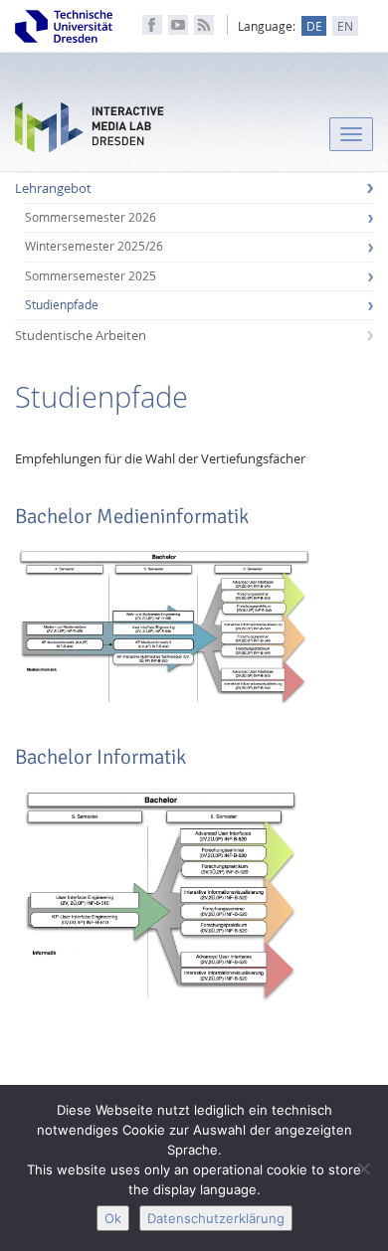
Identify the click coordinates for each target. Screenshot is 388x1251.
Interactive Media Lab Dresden (89, 131)
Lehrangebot (53, 188)
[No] (363, 1168)
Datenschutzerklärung (216, 1218)
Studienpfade (61, 304)
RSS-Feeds (204, 25)
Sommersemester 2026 (90, 217)
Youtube (178, 25)
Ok (112, 1218)
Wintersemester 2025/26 (94, 246)
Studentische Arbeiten (80, 335)
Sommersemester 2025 (90, 275)
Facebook (152, 25)
